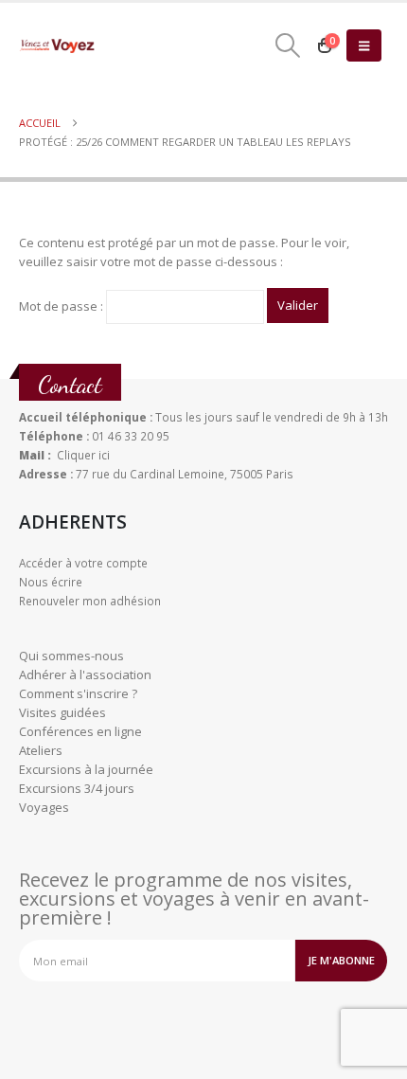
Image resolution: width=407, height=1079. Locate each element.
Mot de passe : (62, 305)
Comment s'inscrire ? (78, 693)
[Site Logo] (57, 46)
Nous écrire (50, 581)
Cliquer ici (83, 454)
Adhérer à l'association (85, 674)
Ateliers (40, 750)
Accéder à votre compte (83, 562)
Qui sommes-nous (71, 655)
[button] (287, 45)
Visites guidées (62, 712)
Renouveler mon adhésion (90, 600)
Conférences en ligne (80, 731)
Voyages (44, 807)
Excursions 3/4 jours (76, 788)
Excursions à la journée (86, 769)
